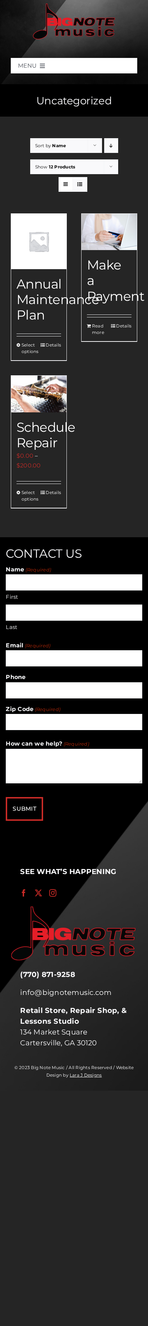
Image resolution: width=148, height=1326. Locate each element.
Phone (16, 677)
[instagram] (52, 893)
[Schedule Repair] (38, 394)
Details (53, 345)
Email (28, 645)
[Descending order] (111, 145)
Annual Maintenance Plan (58, 299)
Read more (98, 329)
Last (11, 627)
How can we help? (47, 743)
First (12, 596)
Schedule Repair (46, 435)
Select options (30, 348)
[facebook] (23, 893)
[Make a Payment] (109, 232)
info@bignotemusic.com (65, 992)
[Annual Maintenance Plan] (38, 241)
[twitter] (38, 893)
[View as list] (80, 184)
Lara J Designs (86, 1075)
